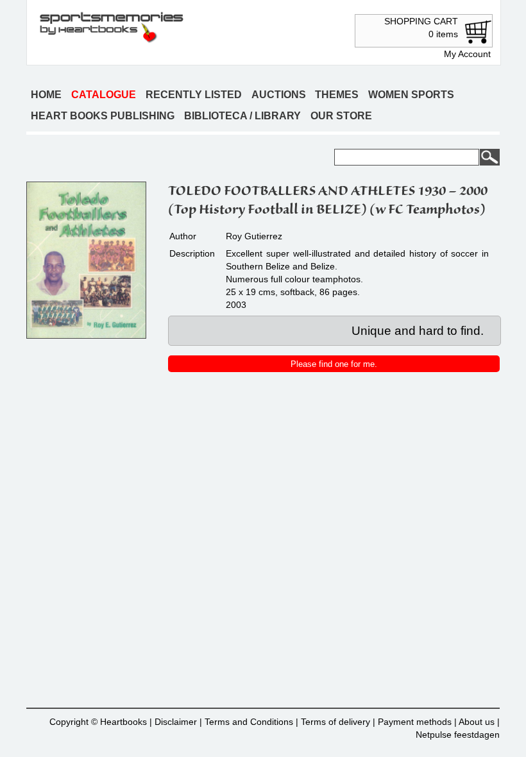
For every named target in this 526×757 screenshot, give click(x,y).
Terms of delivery (335, 722)
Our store (341, 115)
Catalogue (103, 94)
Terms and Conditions (249, 722)
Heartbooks (123, 722)
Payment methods (415, 722)
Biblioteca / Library (242, 115)
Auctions (278, 94)
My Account (467, 54)
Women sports (411, 94)
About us (477, 722)
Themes (337, 94)
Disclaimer (176, 722)
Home (46, 94)
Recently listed (194, 94)
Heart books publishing (102, 115)
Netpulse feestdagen (458, 734)
